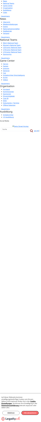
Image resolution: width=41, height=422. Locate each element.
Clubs (5, 12)
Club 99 (5, 98)
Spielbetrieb (7, 31)
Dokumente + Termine (11, 103)
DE (35, 131)
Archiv (5, 77)
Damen (5, 66)
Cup (4, 73)
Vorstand (6, 89)
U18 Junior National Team (12, 50)
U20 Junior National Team (12, 47)
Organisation (8, 8)
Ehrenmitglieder (9, 96)
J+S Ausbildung (8, 117)
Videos (5, 80)
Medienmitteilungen (10, 24)
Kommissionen (8, 92)
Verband (6, 33)
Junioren (6, 68)
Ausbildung (7, 10)
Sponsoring (7, 54)
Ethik (5, 101)
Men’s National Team (10, 43)
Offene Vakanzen (9, 105)
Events (5, 27)
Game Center (8, 6)
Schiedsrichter (8, 115)
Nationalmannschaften (11, 29)
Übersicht (6, 22)
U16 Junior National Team (12, 52)
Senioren (6, 71)
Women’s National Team (11, 45)
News (5, 1)
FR (38, 131)
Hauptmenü (5, 16)
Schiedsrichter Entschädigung (14, 75)
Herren (5, 64)
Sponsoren (7, 94)
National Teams (8, 3)
